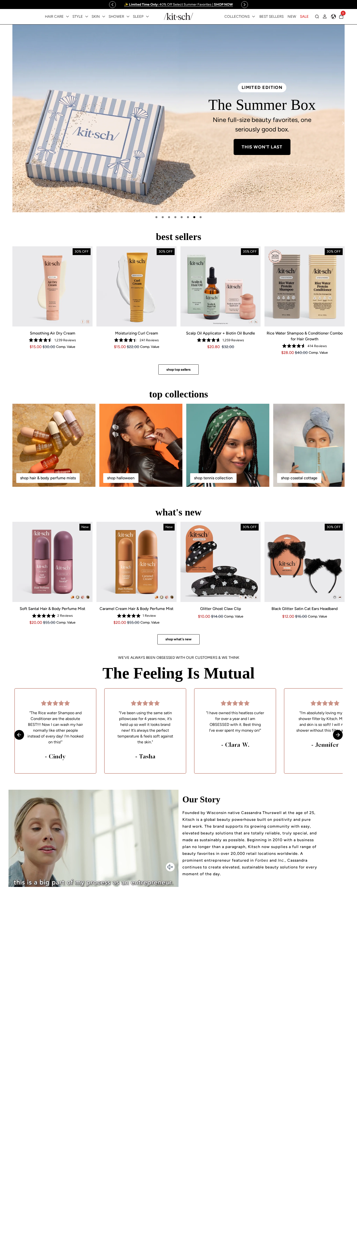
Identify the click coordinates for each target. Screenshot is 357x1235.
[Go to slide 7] (194, 217)
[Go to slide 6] (188, 217)
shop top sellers (178, 370)
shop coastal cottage (299, 478)
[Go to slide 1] (156, 217)
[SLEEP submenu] (147, 16)
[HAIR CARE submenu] (67, 16)
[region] (178, 4)
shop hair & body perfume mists (48, 478)
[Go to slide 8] (201, 217)
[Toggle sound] (170, 867)
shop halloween (121, 478)
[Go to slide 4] (175, 217)
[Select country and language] (333, 16)
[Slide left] (112, 4)
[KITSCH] (178, 16)
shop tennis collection (213, 478)
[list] (178, 118)
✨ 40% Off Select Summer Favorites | (178, 4)
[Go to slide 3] (169, 217)
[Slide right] (244, 4)
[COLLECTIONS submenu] (253, 16)
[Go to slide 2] (163, 217)
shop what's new (178, 639)
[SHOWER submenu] (128, 16)
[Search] (317, 16)
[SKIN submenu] (104, 16)
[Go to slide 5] (182, 217)
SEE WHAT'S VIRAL (95, 166)
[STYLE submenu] (87, 16)
